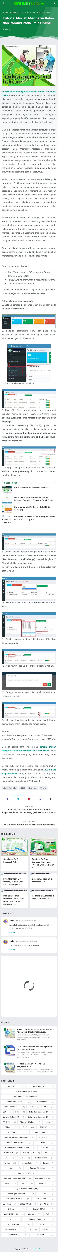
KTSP (22, 1158)
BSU (4, 1112)
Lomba (46, 1163)
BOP (31, 1107)
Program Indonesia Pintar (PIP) (26, 1188)
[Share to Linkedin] (39, 799)
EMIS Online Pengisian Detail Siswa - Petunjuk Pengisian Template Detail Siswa (33, 498)
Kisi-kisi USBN (28, 1153)
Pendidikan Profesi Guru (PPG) (14, 1178)
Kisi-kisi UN (8, 1153)
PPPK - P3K (43, 1183)
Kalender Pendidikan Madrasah (17, 1148)
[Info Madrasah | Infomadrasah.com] (29, 3)
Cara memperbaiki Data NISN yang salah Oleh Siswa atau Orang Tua (35, 518)
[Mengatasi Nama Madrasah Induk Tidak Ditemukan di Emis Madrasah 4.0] (14, 891)
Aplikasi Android (39, 1086)
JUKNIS (42, 1143)
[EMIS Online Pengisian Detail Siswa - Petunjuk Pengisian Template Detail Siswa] (7, 499)
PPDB (7, 1183)
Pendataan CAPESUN (26, 1173)
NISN (10, 1168)
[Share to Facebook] (7, 799)
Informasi (32, 788)
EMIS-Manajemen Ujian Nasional (16, 1137)
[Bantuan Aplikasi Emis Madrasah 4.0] (43, 874)
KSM (6, 1158)
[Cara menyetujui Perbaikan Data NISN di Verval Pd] (7, 509)
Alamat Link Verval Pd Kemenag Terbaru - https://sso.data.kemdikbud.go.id (35, 1030)
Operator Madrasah (37, 1168)
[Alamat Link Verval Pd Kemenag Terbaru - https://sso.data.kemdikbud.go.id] (10, 1033)
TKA (47, 1214)
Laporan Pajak (27, 1163)
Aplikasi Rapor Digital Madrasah (26, 1096)
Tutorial (43, 788)
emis (11, 920)
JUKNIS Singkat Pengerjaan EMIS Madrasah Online (29, 824)
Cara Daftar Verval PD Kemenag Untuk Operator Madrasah (34, 1047)
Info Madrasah (38, 1249)
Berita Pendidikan (10, 788)
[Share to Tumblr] (50, 799)
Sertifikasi (7, 1204)
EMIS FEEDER (12, 1132)
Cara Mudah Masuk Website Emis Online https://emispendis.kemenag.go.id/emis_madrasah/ (29, 812)
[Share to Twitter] (18, 799)
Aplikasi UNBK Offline (14, 1102)
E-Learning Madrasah (28, 1122)
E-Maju (47, 1122)
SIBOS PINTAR (25, 1204)
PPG (23, 1183)
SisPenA (11, 1209)
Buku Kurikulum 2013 (11, 1117)
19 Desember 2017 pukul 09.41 (26, 921)
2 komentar (7, 29)
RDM (44, 1194)
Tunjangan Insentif (14, 1224)
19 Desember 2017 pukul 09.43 (26, 941)
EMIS (23, 788)
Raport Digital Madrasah (16, 1194)
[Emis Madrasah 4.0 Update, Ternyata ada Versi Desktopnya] (14, 874)
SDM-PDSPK (41, 1199)
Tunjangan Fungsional (36, 1219)
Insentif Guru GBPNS (15, 1143)
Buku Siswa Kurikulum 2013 (39, 1117)
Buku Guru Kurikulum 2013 (39, 1112)
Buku (17, 1112)
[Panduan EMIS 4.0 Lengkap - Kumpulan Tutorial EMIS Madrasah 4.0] (43, 847)
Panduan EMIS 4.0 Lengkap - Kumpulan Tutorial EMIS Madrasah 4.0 (43, 863)
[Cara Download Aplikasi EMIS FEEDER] (7, 490)
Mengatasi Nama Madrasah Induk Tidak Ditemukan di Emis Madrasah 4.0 (13, 900)
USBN (45, 1229)
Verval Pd (40, 1235)
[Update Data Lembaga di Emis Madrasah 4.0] (43, 891)
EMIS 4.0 (43, 1127)
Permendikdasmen (42, 1178)
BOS (46, 1107)
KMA (47, 1153)
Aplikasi (11, 1086)
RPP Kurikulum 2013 (14, 1199)
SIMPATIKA (44, 1204)
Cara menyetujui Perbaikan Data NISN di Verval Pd (32, 508)
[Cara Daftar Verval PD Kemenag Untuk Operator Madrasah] (10, 1050)
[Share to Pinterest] (29, 799)
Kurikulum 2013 (41, 1158)
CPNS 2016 (7, 1122)
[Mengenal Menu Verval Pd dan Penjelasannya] (10, 1067)
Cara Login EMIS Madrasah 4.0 (10, 860)
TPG (9, 1219)
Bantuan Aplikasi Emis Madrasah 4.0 (42, 880)
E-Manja (8, 1127)
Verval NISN (12, 1235)
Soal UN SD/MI (39, 1209)
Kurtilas (7, 1163)
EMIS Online (40, 1132)
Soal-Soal (31, 1214)
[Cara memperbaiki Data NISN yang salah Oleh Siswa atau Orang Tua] (7, 519)
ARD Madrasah (41, 1102)
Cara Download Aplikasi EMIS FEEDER (31, 487)
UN (30, 1229)
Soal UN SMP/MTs (11, 1214)
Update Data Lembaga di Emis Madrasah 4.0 (43, 897)
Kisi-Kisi (44, 1148)
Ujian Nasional (10, 1229)
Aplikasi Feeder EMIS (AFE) (26, 1091)
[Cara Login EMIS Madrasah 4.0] (14, 847)
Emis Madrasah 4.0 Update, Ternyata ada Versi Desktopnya (13, 882)
